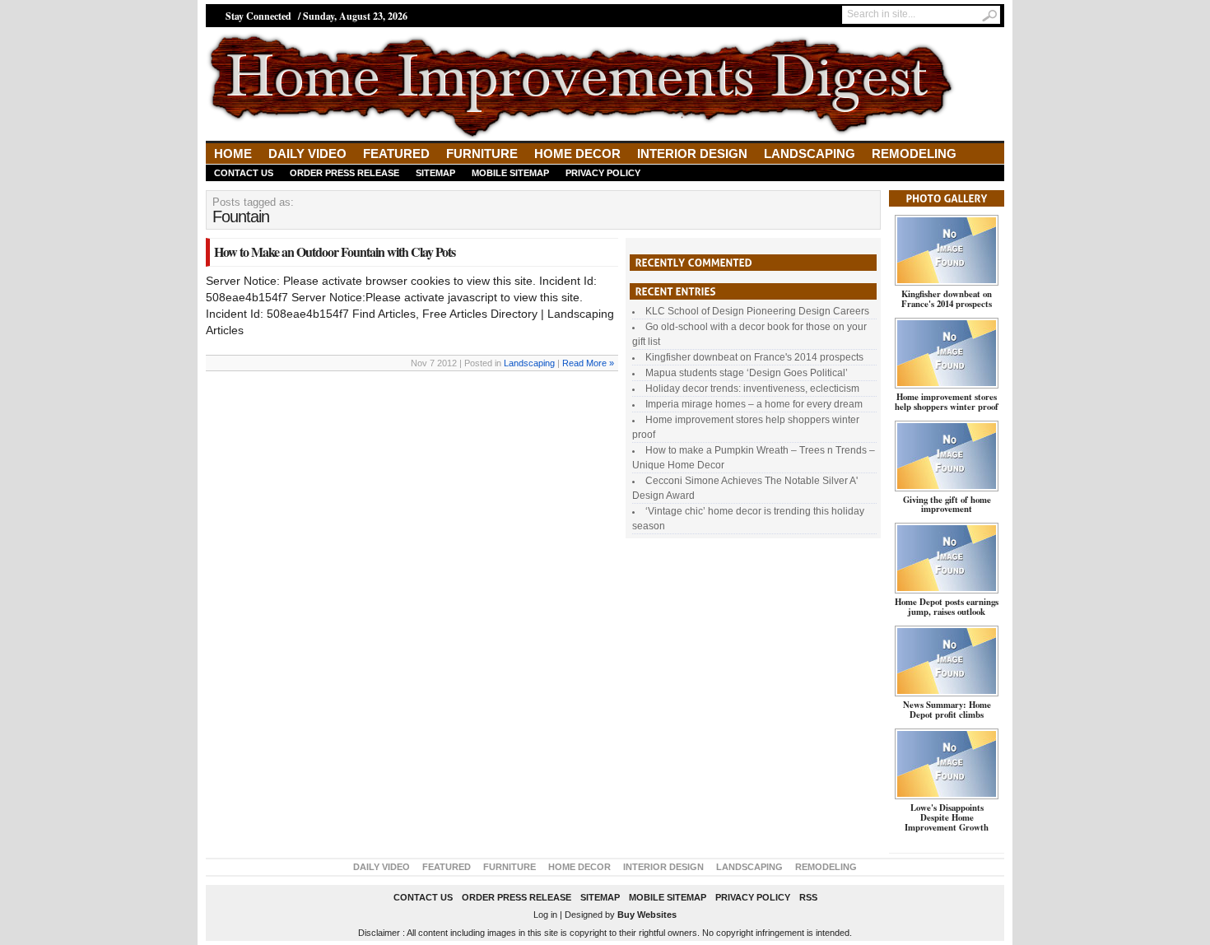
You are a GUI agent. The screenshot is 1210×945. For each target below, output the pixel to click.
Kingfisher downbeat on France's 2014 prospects (754, 357)
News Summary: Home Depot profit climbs (947, 709)
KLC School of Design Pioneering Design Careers (757, 311)
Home (233, 154)
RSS (808, 897)
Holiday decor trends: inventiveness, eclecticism (752, 388)
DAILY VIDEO (307, 154)
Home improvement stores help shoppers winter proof (946, 401)
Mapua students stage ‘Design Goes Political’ (746, 373)
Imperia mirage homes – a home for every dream (754, 404)
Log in (545, 914)
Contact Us (243, 173)
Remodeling (914, 154)
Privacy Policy (602, 173)
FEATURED (396, 154)
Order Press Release (344, 173)
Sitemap (435, 173)
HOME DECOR (577, 154)
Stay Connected (258, 16)
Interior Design (692, 154)
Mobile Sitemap (510, 173)
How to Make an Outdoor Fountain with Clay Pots (334, 251)
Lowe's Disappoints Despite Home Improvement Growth (947, 817)
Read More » (588, 363)
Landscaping (809, 154)
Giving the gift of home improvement (947, 504)
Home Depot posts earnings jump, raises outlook (946, 606)
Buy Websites (647, 914)
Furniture (482, 154)
